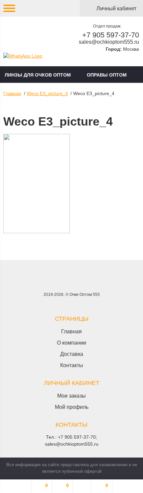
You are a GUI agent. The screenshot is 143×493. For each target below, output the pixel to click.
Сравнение (67, 485)
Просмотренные (82, 486)
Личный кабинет (116, 8)
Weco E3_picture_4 (47, 93)
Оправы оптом (107, 75)
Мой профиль (71, 407)
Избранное (46, 485)
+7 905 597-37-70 (110, 35)
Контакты (71, 365)
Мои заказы (71, 396)
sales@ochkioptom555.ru (109, 42)
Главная (12, 93)
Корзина (106, 485)
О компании (71, 343)
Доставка (71, 354)
